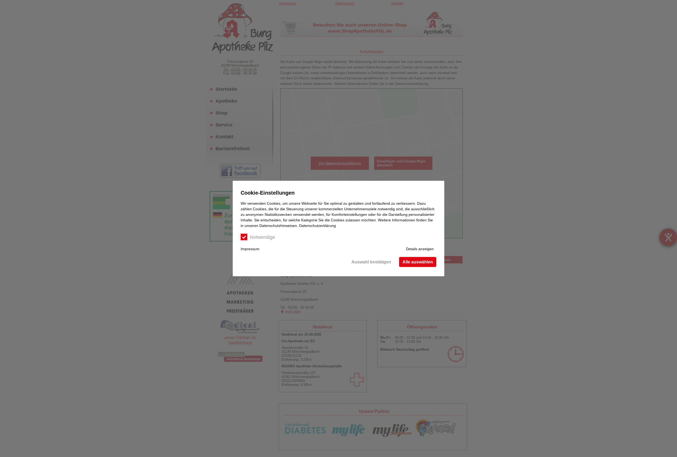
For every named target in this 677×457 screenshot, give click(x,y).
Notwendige (262, 237)
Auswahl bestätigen (371, 262)
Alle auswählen (417, 262)
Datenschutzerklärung (317, 225)
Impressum (250, 249)
